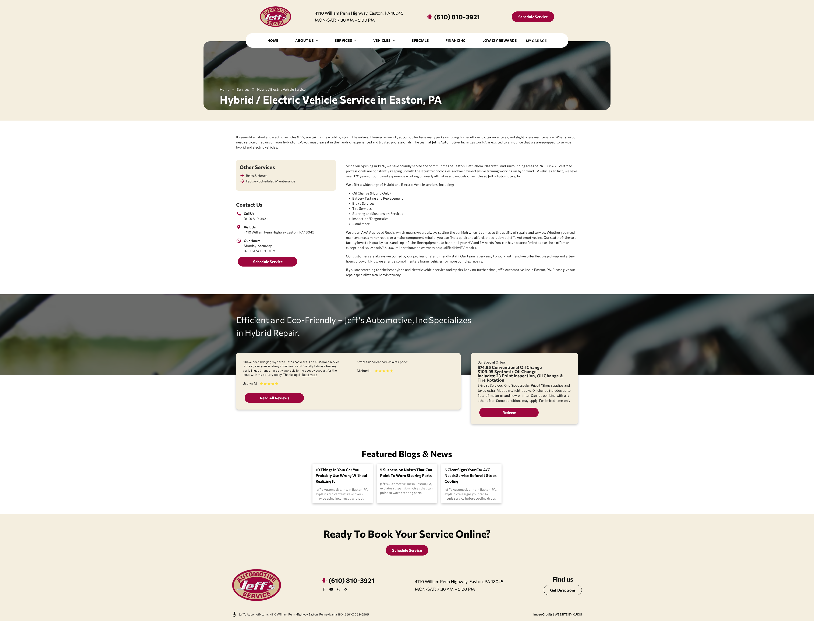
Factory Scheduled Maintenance (270, 181)
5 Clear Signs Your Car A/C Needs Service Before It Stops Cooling (470, 475)
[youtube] (331, 590)
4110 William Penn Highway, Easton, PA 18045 (359, 12)
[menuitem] (273, 40)
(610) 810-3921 (256, 219)
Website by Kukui (568, 614)
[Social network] (345, 590)
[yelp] (338, 590)
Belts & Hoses (256, 176)
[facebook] (323, 590)
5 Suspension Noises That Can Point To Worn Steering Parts (406, 472)
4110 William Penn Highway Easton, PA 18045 (279, 232)
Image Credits (542, 614)
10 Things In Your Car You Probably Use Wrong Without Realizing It (342, 475)
